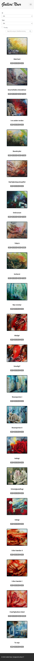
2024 (9, 155)
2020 (12, 308)
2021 (10, 247)
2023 (9, 216)
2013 (10, 616)
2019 (12, 339)
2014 (12, 554)
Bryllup (23, 247)
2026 (12, 63)
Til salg (6, 27)
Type (3, 20)
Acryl (22, 63)
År (2, 13)
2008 (12, 646)
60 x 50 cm (16, 63)
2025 (12, 124)
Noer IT (22, 657)
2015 (12, 401)
